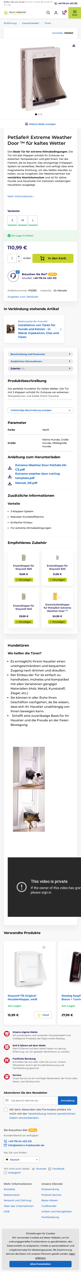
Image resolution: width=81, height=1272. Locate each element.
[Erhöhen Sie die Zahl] (19, 256)
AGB (6, 1211)
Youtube (41, 1168)
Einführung (10, 23)
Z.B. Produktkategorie (26, 45)
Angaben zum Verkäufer (23, 296)
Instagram (14, 1172)
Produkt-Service (51, 1194)
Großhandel (48, 1205)
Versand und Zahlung (17, 1200)
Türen (47, 23)
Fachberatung (50, 1217)
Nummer (12, 258)
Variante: (14, 211)
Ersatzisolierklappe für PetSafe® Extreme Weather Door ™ (57, 607)
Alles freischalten (40, 1264)
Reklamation (12, 1194)
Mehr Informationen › (21, 196)
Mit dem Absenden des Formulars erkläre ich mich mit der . (42, 1114)
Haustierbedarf (30, 23)
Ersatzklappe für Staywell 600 (23, 567)
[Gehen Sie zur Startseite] (15, 13)
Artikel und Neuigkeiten (56, 1211)
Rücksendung (50, 1189)
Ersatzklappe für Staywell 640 (23, 607)
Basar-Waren (49, 1200)
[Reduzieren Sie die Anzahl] (19, 260)
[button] (48, 12)
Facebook (58, 1168)
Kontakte (9, 1189)
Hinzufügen (25, 579)
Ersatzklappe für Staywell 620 (57, 567)
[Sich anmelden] (56, 12)
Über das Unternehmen (19, 1205)
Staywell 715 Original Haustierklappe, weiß (22, 997)
